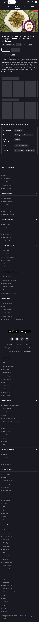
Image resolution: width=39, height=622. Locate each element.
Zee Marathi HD (7, 465)
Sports (10, 7)
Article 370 (5, 435)
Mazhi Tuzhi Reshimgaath (9, 278)
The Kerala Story (7, 432)
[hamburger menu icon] (36, 2)
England (5, 606)
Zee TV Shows (6, 225)
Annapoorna (6, 386)
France (4, 596)
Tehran (4, 416)
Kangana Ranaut (7, 566)
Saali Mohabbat (7, 409)
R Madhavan (6, 530)
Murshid (5, 478)
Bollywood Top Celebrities (8, 525)
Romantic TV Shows (8, 202)
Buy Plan (12, 2)
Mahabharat (6, 364)
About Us (18, 345)
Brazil (4, 609)
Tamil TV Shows (7, 179)
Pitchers (5, 521)
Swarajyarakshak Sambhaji (9, 294)
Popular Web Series (6, 470)
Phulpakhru (5, 291)
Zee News (5, 455)
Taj (3, 511)
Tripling (4, 517)
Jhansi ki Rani (6, 370)
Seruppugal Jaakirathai (8, 491)
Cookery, (8, 56)
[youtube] (26, 340)
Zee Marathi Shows (7, 232)
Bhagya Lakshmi (7, 310)
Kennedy (5, 413)
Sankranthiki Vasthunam (9, 419)
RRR (4, 445)
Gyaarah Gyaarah (7, 481)
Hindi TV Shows (6, 173)
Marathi (13, 54)
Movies (25, 7)
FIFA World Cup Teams (8, 589)
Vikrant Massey (6, 534)
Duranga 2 (5, 504)
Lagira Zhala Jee (7, 284)
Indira (4, 390)
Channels (9, 345)
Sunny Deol (5, 553)
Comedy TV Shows (7, 209)
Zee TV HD (5, 458)
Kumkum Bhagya (7, 373)
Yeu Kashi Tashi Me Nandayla (10, 281)
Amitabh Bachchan (7, 563)
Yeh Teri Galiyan (7, 255)
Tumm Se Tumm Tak (8, 367)
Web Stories (6, 583)
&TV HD (5, 462)
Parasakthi (5, 439)
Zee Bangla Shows (7, 241)
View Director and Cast (7, 73)
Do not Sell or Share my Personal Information (18, 352)
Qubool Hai (5, 264)
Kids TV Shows (6, 396)
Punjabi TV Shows (7, 189)
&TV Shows (5, 228)
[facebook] (11, 340)
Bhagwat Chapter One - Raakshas (11, 406)
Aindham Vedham (7, 494)
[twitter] (21, 340)
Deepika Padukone (7, 537)
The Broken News (7, 498)
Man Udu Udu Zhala (8, 287)
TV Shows (17, 7)
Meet (4, 307)
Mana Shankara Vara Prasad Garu (11, 422)
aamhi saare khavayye (8, 44)
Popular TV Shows (6, 358)
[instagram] (16, 340)
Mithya (4, 508)
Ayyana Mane (6, 475)
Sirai (4, 429)
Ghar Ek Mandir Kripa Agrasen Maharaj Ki (13, 320)
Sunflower (5, 514)
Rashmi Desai (6, 570)
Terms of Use (19, 349)
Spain (4, 599)
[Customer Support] (31, 2)
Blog (4, 580)
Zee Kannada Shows (8, 235)
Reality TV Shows (7, 212)
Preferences (30, 349)
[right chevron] (4, 90)
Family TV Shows (7, 205)
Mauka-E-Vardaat (7, 317)
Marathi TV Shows (7, 176)
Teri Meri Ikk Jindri (7, 268)
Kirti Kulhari (6, 560)
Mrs (4, 426)
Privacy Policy (8, 349)
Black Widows (6, 501)
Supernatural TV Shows (8, 215)
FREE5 (32, 7)
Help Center (28, 345)
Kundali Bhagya (7, 377)
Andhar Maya (6, 488)
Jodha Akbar (6, 251)
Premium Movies (6, 401)
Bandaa (5, 442)
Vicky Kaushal (6, 550)
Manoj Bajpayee (7, 544)
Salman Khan (6, 540)
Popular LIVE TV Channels (8, 450)
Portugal (5, 612)
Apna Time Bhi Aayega (8, 258)
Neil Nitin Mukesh (7, 557)
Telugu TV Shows (7, 183)
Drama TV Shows (7, 199)
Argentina (5, 602)
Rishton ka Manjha (7, 304)
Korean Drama (6, 393)
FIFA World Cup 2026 (8, 586)
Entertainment (14, 56)
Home (3, 7)
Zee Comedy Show (7, 314)
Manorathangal (7, 485)
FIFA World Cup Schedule (9, 593)
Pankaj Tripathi (6, 547)
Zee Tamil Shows (7, 238)
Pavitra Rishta (6, 261)
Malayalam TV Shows (8, 186)
